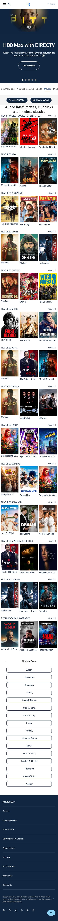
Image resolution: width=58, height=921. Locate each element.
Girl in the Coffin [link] (27, 572)
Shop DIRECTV (18, 100)
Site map (6, 857)
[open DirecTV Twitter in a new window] (16, 910)
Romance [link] (29, 768)
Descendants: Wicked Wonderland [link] (16, 455)
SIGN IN (51, 4)
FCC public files (9, 866)
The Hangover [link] (26, 224)
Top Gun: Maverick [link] (9, 223)
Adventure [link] (29, 677)
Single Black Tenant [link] (48, 572)
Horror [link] (29, 745)
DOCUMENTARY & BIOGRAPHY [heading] (15, 618)
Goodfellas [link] (25, 417)
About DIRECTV (9, 801)
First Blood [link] (6, 339)
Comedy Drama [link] (29, 700)
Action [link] (29, 669)
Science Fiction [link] (29, 776)
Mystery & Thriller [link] (29, 761)
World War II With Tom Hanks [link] (14, 649)
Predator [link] (43, 611)
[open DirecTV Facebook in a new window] (10, 910)
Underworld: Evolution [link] (30, 611)
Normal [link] (23, 185)
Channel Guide (7, 88)
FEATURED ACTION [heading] (10, 347)
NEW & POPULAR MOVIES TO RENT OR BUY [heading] (21, 115)
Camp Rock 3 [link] (7, 494)
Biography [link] (29, 685)
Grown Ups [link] (25, 495)
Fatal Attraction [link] (46, 649)
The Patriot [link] (25, 340)
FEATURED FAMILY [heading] (9, 425)
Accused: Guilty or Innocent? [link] (33, 649)
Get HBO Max (29, 65)
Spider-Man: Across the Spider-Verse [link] (36, 456)
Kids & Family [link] (29, 753)
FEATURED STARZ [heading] (9, 231)
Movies (47, 88)
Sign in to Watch (42, 100)
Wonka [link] (23, 301)
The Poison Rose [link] (27, 379)
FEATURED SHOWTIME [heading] (12, 193)
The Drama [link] (25, 533)
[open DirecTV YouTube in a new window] (27, 910)
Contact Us (7, 885)
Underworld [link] (44, 263)
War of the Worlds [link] (47, 340)
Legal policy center (10, 820)
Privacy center (8, 829)
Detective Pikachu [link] (47, 456)
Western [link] (29, 783)
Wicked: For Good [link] (9, 146)
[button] (4, 4)
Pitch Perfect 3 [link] (45, 301)
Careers (6, 811)
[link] (9, 131)
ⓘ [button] (43, 55)
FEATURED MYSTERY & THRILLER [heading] (17, 541)
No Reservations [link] (46, 533)
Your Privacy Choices (14, 838)
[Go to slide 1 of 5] (22, 80)
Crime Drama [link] (29, 707)
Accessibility (7, 875)
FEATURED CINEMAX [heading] (11, 270)
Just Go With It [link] (7, 533)
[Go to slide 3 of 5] (29, 80)
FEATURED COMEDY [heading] (10, 463)
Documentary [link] (29, 715)
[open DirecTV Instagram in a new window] (22, 910)
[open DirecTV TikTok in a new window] (33, 910)
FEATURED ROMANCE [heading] (11, 502)
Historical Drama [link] (29, 738)
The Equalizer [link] (45, 185)
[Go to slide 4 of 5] (32, 80)
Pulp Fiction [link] (44, 224)
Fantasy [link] (29, 730)
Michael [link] (4, 262)
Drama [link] (29, 723)
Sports (39, 88)
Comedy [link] (29, 692)
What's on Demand (25, 88)
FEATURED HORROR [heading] (10, 579)
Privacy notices (9, 848)
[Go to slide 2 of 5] (26, 80)
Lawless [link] (43, 417)
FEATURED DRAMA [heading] (10, 386)
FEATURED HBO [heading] (8, 154)
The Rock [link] (5, 301)
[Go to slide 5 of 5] (35, 80)
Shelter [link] (23, 263)
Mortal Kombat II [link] (8, 185)
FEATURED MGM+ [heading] (9, 309)
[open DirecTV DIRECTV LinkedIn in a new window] (4, 910)
